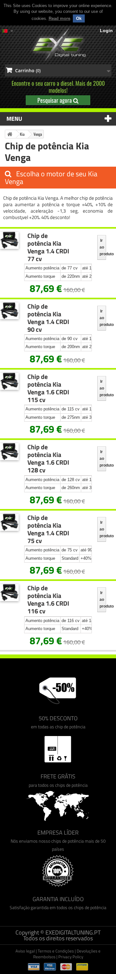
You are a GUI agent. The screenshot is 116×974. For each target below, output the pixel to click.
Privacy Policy (70, 956)
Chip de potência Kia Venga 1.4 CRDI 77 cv (48, 247)
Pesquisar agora (55, 100)
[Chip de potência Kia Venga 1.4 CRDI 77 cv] (9, 240)
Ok (79, 18)
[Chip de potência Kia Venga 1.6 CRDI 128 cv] (9, 451)
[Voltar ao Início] (10, 134)
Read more (59, 18)
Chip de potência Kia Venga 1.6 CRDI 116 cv (48, 599)
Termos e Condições (56, 951)
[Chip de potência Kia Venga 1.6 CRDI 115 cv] (9, 381)
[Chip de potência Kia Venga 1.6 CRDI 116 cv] (9, 592)
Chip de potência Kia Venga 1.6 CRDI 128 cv (48, 458)
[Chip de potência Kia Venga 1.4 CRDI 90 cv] (9, 311)
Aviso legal (25, 951)
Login (106, 30)
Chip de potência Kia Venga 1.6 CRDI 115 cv (48, 388)
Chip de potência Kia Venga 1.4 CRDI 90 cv (48, 318)
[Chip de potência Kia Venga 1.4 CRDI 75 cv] (9, 522)
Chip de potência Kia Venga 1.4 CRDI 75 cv (48, 529)
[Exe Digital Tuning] (58, 44)
